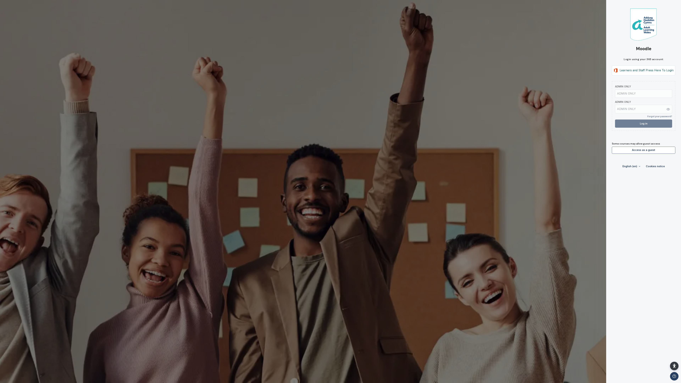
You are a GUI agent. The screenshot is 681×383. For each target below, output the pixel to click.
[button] (674, 366)
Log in (643, 123)
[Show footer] (674, 376)
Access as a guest (643, 149)
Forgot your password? (659, 116)
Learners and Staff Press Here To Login (647, 70)
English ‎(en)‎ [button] (630, 166)
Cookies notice (655, 166)
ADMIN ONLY (623, 86)
